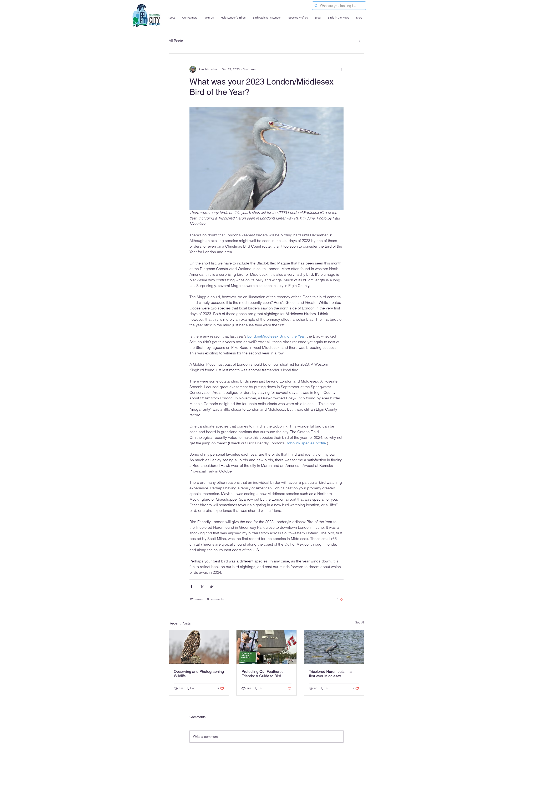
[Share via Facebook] (191, 586)
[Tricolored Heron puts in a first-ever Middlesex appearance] (334, 647)
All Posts (176, 40)
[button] (171, 17)
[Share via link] (212, 586)
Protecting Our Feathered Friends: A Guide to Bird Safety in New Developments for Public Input (265, 673)
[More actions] (341, 69)
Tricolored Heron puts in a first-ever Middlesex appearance (330, 673)
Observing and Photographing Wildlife (199, 673)
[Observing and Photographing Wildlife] (199, 647)
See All (359, 622)
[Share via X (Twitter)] (202, 586)
